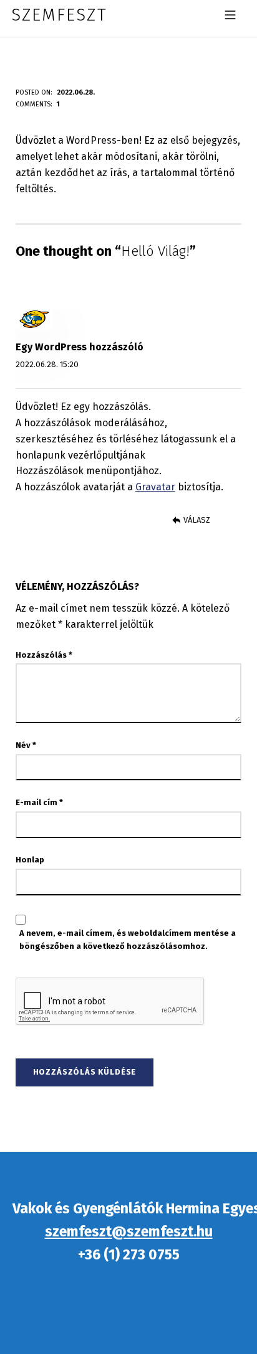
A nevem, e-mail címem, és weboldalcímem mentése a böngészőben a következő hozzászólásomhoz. (127, 939)
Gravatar (155, 487)
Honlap (30, 859)
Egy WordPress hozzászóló (79, 347)
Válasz (196, 520)
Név (26, 745)
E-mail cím (39, 802)
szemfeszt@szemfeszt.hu (129, 1231)
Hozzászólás (44, 655)
